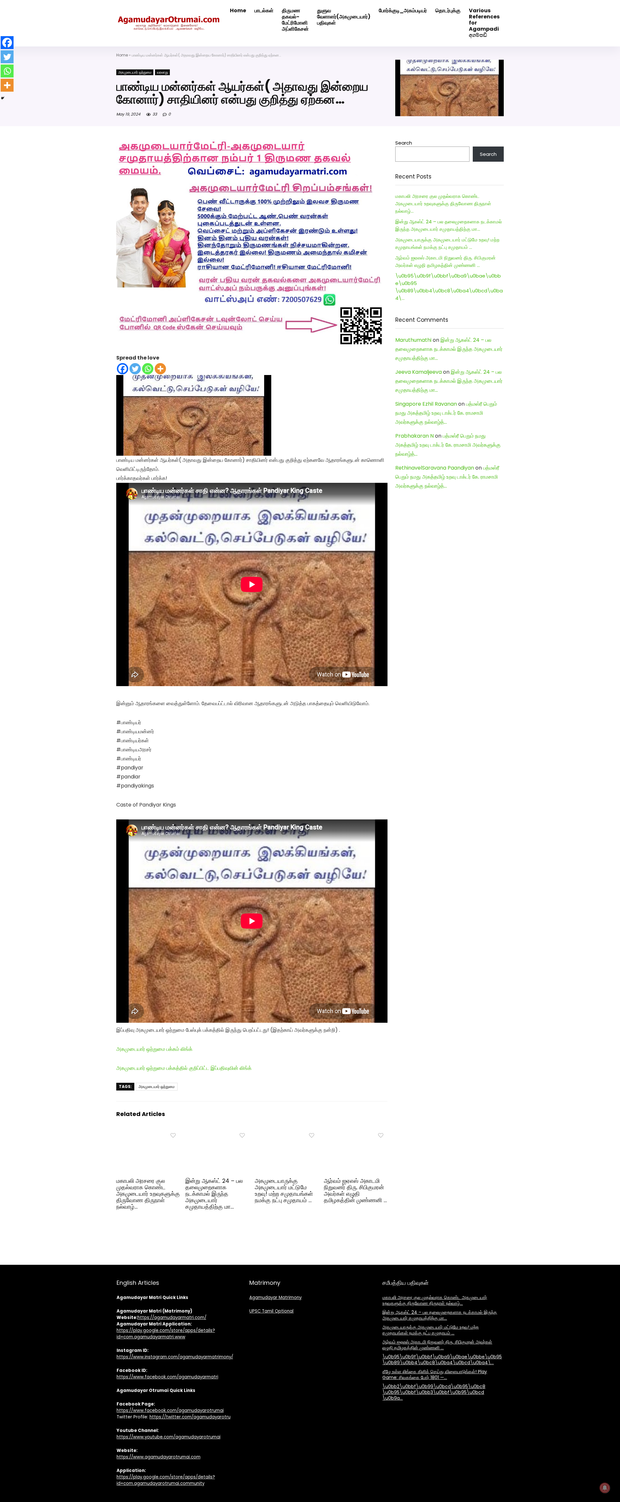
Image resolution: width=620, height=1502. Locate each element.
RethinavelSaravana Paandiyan (434, 468)
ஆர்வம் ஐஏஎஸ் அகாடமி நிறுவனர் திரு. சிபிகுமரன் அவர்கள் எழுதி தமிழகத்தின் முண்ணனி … (355, 1190)
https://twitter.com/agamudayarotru (190, 1417)
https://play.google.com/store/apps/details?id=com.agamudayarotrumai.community (166, 1480)
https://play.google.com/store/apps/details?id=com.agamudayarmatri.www (166, 1333)
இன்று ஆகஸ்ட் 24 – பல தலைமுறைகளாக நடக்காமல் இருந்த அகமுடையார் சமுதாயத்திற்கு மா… (214, 1194)
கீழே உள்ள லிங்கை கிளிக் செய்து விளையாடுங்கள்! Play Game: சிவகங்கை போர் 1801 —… (434, 1374)
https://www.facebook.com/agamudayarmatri (167, 1377)
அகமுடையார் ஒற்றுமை (134, 72)
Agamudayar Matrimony (275, 1297)
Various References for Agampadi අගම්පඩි (484, 23)
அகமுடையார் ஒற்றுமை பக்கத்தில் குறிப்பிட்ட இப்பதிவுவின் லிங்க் (184, 1068)
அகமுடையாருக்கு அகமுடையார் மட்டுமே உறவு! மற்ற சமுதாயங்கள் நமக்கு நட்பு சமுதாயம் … (284, 1190)
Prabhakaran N (414, 436)
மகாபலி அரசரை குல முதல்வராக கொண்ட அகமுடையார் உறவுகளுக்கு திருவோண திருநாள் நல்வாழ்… (148, 1194)
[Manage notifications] (605, 1488)
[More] (160, 368)
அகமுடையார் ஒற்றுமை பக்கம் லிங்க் (154, 1049)
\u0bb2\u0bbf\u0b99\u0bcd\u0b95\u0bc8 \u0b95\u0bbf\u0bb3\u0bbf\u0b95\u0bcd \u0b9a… (433, 1392)
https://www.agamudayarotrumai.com (159, 1457)
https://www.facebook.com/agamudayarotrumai (170, 1410)
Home (122, 55)
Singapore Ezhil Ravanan (426, 404)
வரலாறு (162, 72)
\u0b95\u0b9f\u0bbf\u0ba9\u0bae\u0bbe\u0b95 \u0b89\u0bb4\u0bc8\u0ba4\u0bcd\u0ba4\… (442, 1360)
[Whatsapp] (147, 368)
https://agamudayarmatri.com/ (172, 1317)
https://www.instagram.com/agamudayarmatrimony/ (175, 1357)
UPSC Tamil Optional (271, 1311)
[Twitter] (135, 368)
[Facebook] (122, 368)
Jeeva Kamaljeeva (418, 372)
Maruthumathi (413, 340)
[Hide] (2, 98)
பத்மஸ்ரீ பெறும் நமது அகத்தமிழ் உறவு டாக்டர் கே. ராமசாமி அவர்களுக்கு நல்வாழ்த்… (446, 413)
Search (403, 142)
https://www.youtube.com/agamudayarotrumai (169, 1437)
